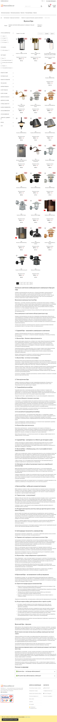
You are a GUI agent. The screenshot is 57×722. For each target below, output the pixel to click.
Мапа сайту (31, 698)
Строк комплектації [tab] (5, 32)
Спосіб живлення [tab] (5, 114)
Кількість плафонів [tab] (5, 79)
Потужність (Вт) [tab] (4, 76)
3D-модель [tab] (3, 47)
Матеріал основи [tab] (5, 100)
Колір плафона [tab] (4, 89)
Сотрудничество (32, 708)
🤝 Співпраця (32, 707)
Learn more (27, 717)
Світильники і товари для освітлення (11, 17)
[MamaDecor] (8, 5)
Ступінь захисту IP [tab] (5, 103)
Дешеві (46, 33)
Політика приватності (33, 696)
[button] (16, 39)
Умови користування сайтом (35, 693)
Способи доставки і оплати (35, 688)
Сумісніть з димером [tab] (5, 118)
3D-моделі (31, 704)
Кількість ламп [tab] (4, 72)
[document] (29, 718)
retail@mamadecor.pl (47, 690)
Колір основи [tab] (4, 93)
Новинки (31, 701)
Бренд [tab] (2, 122)
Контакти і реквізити (47, 696)
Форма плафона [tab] (5, 86)
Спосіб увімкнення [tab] (5, 110)
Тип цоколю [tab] (4, 83)
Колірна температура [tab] (5, 107)
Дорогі (52, 33)
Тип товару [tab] (3, 55)
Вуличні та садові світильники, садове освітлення (32, 17)
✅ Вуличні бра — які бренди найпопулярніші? (28, 671)
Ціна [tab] (2, 125)
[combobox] (33, 6)
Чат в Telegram (48, 693)
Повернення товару (33, 690)
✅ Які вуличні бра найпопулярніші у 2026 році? (28, 675)
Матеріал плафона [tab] (5, 96)
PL (42, 0)
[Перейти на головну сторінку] (1, 17)
